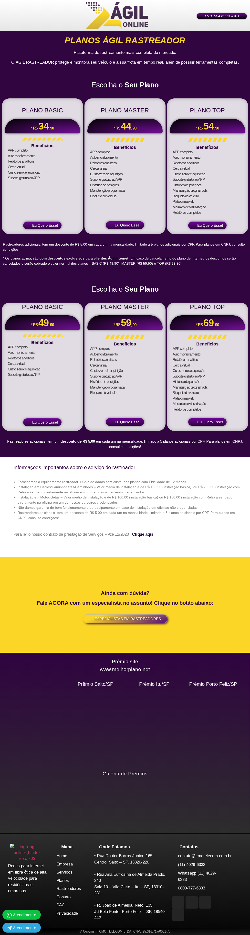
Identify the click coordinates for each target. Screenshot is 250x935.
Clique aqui (142, 534)
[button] (22, 15)
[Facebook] (192, 902)
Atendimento (24, 927)
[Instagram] (178, 902)
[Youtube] (205, 902)
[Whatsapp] (178, 915)
